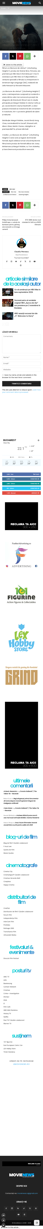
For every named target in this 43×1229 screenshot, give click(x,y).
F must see (7, 846)
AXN (5, 980)
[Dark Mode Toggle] (37, 1223)
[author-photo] (21, 248)
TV (8, 8)
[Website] (31, 261)
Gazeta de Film (9, 850)
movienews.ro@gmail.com (27, 1193)
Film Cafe (7, 1007)
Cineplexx (7, 881)
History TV (7, 1013)
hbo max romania (24, 192)
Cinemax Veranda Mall (12, 878)
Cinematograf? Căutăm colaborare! (16, 875)
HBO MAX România (11, 1010)
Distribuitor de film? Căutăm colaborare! (18, 911)
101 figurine (8, 1042)
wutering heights (23, 194)
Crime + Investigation (11, 993)
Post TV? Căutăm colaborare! (14, 1020)
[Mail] (17, 261)
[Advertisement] (21, 170)
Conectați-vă (34, 479)
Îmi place (36, 474)
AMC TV (6, 977)
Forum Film (8, 915)
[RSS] (18, 1208)
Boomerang (8, 983)
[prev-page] (3, 324)
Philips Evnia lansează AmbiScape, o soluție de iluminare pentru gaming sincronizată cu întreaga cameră (11, 224)
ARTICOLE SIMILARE (21, 278)
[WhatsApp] (27, 56)
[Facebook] (5, 56)
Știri (4, 37)
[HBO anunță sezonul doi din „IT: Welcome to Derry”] (7, 316)
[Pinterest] (20, 56)
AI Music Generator (10, 791)
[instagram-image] (11, 1080)
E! (4, 1003)
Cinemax (7, 990)
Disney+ (6, 997)
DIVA (5, 1000)
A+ (4, 1215)
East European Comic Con (13, 1045)
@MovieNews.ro (21, 1064)
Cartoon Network (10, 987)
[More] (34, 56)
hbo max (13, 192)
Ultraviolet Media (10, 935)
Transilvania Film (10, 932)
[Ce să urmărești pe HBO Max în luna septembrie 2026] (7, 292)
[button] (3, 3)
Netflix (6, 1017)
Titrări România (9, 1052)
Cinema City (8, 871)
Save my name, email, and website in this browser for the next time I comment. (19, 376)
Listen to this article (14, 65)
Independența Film (11, 918)
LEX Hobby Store (10, 1049)
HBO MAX (12, 189)
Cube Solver (8, 808)
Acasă (3, 8)
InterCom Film (9, 921)
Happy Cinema (9, 885)
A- (4, 1225)
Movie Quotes (9, 853)
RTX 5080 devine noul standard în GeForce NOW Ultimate (31, 222)
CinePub (7, 908)
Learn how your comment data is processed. (21, 391)
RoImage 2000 (9, 928)
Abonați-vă (35, 493)
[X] (12, 56)
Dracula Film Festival (11, 958)
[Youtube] (35, 261)
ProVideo (7, 925)
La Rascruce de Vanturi (9, 194)
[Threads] (21, 265)
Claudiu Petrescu (21, 251)
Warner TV (7, 1023)
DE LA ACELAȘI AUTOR (22, 283)
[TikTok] (21, 261)
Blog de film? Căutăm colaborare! (16, 843)
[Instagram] (12, 261)
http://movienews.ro (21, 255)
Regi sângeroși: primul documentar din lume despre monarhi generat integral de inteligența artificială (21, 800)
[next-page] (7, 324)
